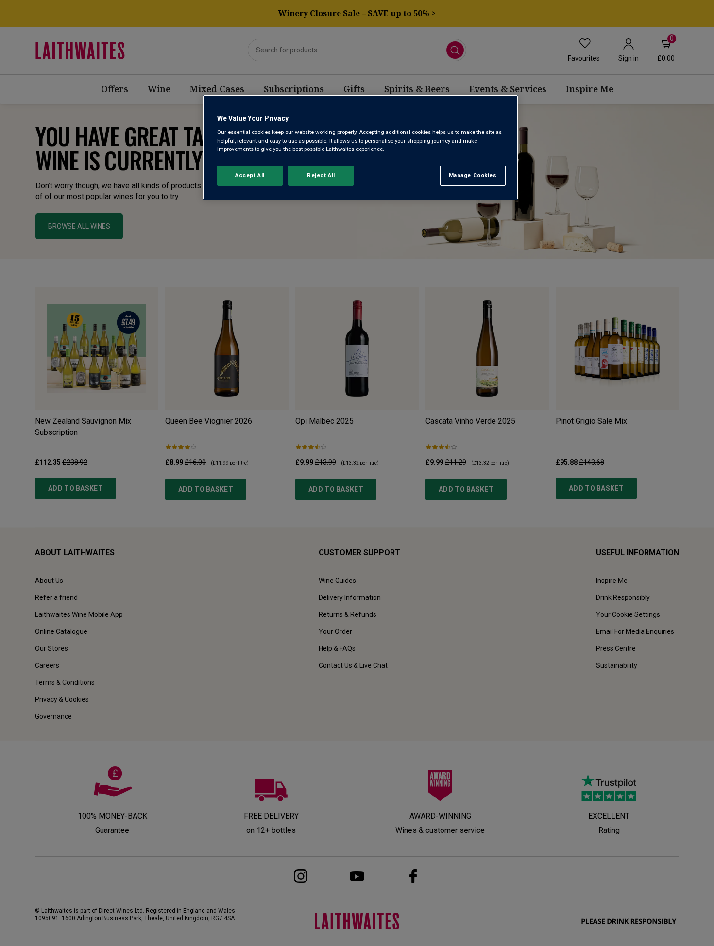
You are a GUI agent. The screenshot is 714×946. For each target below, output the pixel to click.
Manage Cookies (473, 175)
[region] (360, 147)
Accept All (250, 175)
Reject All (321, 175)
